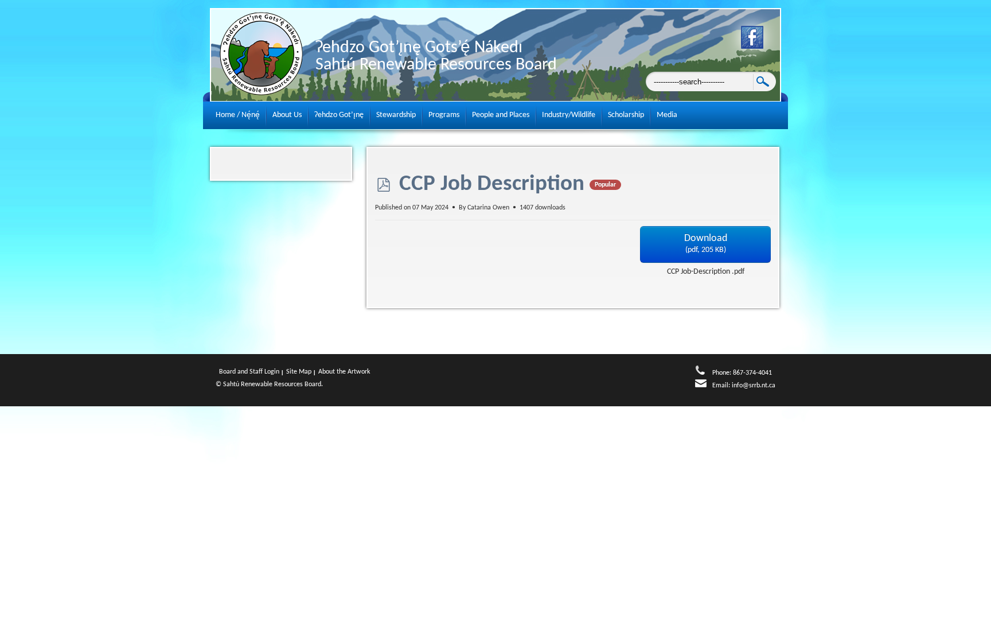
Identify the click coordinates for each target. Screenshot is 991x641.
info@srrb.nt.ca (753, 385)
